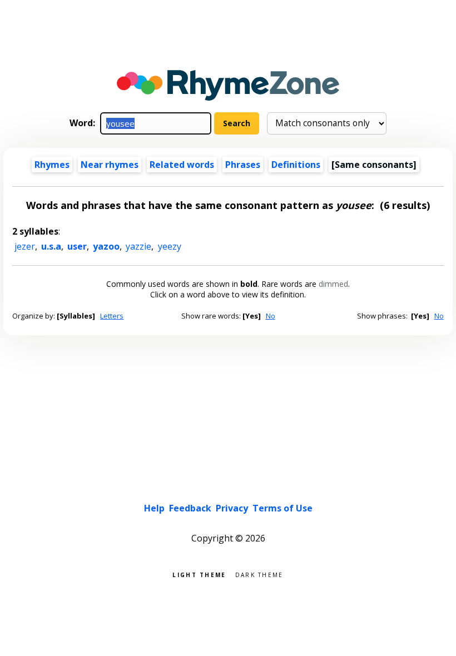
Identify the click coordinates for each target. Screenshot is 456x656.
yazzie (138, 246)
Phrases (242, 164)
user (77, 246)
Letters (111, 316)
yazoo (106, 246)
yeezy (169, 246)
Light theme (199, 574)
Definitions (295, 164)
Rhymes (52, 164)
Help (154, 508)
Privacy (232, 508)
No (270, 316)
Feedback (190, 508)
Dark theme (259, 574)
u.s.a (51, 246)
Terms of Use (282, 508)
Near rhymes (109, 164)
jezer (24, 246)
